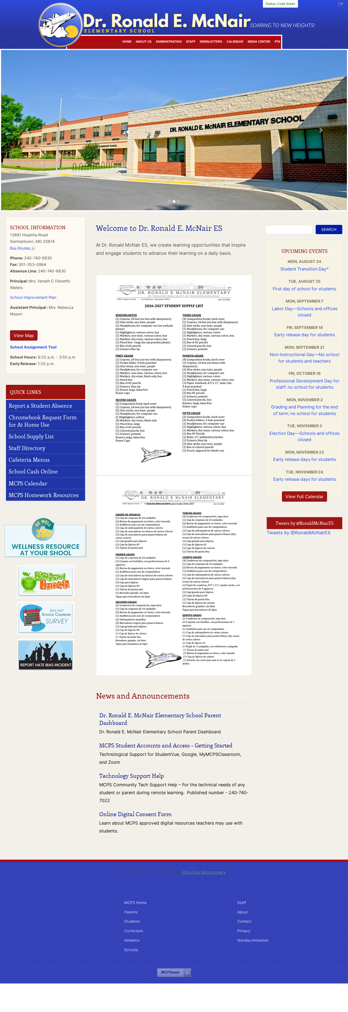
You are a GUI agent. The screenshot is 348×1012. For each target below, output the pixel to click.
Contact (244, 921)
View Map (24, 335)
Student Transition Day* (304, 269)
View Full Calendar (304, 496)
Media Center (259, 41)
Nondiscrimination (253, 940)
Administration (169, 41)
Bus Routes (20, 248)
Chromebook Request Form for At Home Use (43, 421)
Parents (131, 912)
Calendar (234, 41)
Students (132, 921)
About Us (143, 41)
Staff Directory (27, 447)
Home (126, 41)
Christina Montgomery (204, 872)
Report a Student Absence (40, 405)
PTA (277, 41)
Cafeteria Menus (29, 459)
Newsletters (211, 41)
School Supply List (31, 436)
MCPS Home (135, 902)
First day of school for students (304, 288)
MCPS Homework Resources (44, 494)
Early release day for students (304, 334)
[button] (27, 130)
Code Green (280, 4)
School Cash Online (33, 471)
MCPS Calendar (28, 483)
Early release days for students (304, 459)
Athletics (131, 940)
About (242, 912)
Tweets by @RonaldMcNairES (299, 532)
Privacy (243, 931)
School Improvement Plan (33, 297)
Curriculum (133, 931)
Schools (131, 950)
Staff (190, 41)
